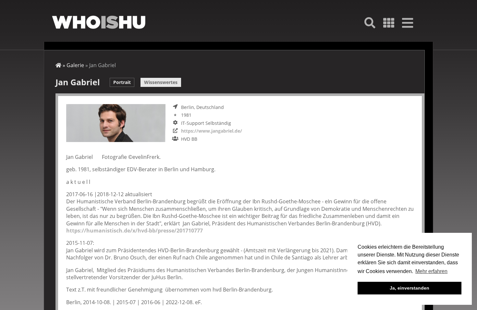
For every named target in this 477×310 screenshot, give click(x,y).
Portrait (122, 82)
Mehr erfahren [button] (431, 271)
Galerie (75, 65)
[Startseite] (98, 22)
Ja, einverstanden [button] (409, 288)
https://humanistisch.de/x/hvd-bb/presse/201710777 (134, 230)
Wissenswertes (160, 82)
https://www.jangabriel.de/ (211, 131)
